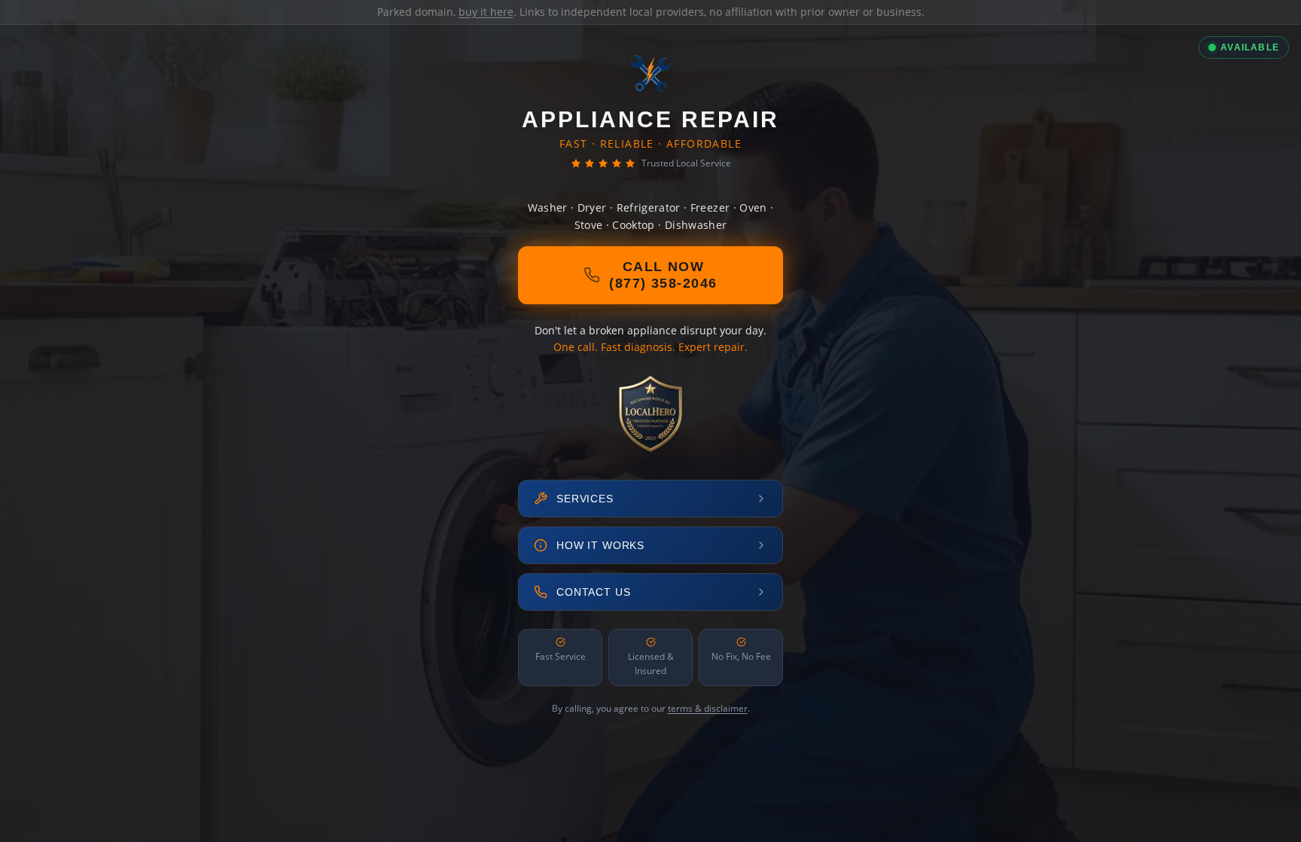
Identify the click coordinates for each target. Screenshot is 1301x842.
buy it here (486, 12)
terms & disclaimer (708, 708)
